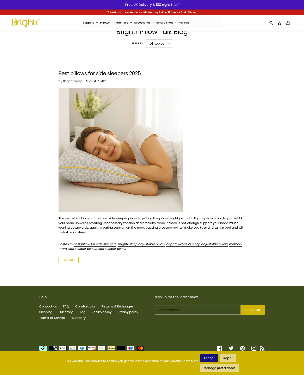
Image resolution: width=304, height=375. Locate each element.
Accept (209, 358)
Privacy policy (128, 312)
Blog (82, 312)
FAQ (66, 306)
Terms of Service (52, 318)
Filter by (137, 43)
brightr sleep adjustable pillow (141, 244)
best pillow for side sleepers (95, 244)
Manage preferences (220, 368)
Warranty (78, 318)
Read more (68, 260)
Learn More (190, 361)
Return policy (101, 312)
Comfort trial (85, 306)
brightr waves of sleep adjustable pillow (197, 244)
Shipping (45, 312)
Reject (228, 358)
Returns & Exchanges (118, 306)
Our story (66, 312)
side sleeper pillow (112, 249)
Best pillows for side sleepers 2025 (100, 73)
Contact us (48, 306)
